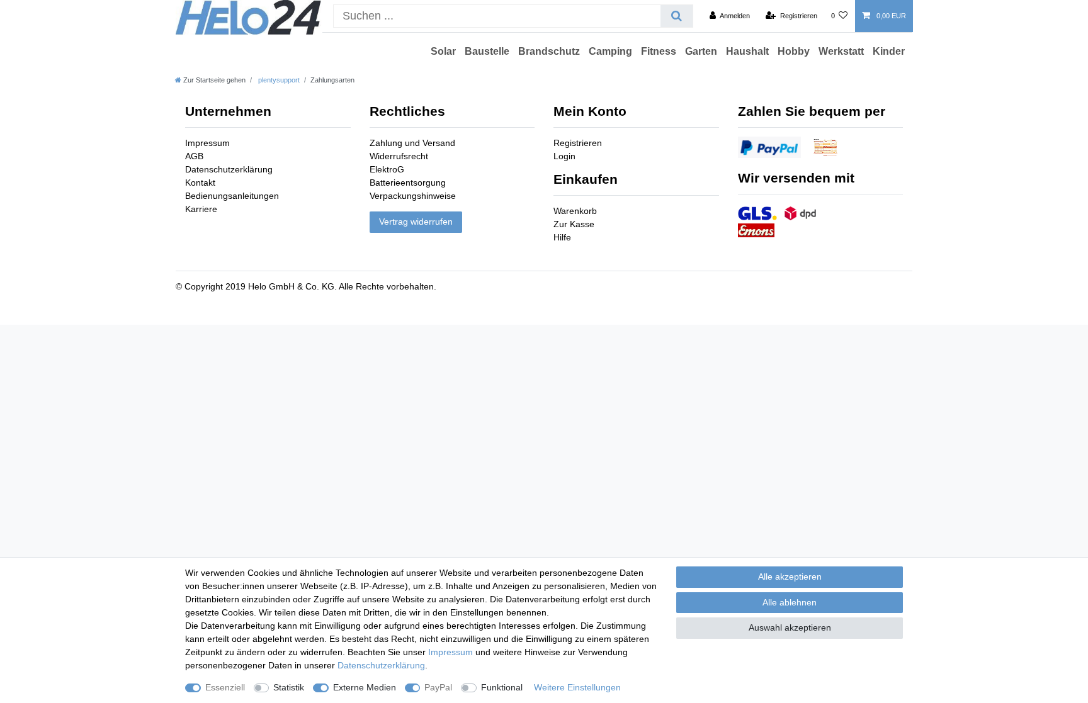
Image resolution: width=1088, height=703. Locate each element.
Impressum (207, 143)
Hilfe (562, 237)
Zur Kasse (573, 224)
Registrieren (577, 143)
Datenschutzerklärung (229, 169)
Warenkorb (575, 211)
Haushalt (747, 51)
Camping (610, 51)
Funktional (502, 687)
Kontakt (200, 182)
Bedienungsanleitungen (232, 196)
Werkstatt (841, 51)
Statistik (288, 687)
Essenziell (225, 687)
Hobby (794, 51)
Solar (443, 51)
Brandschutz (549, 51)
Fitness (658, 51)
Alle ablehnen (789, 602)
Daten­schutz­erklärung (381, 665)
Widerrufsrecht (399, 156)
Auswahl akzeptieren (790, 627)
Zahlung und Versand (412, 143)
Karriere (201, 209)
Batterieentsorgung (408, 182)
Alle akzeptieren (790, 576)
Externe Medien (364, 687)
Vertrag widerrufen (416, 222)
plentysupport (278, 80)
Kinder (889, 51)
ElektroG (387, 169)
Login (564, 156)
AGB (194, 156)
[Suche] (676, 16)
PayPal (438, 687)
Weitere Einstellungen (577, 687)
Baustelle (487, 51)
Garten (701, 51)
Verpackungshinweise (413, 196)
